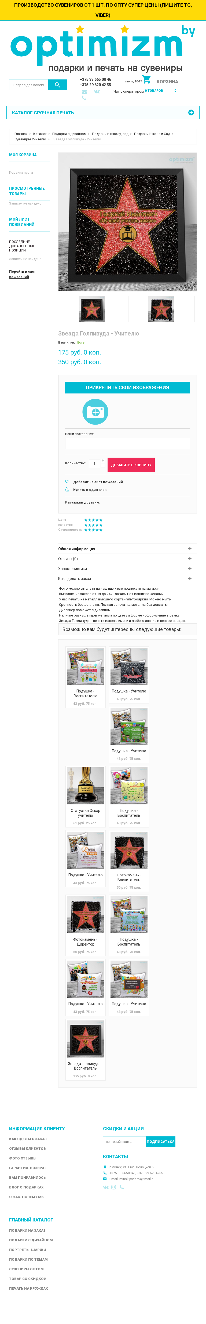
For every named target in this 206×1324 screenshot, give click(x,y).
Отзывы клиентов (27, 1149)
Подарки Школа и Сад (152, 134)
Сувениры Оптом (26, 1269)
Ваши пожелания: (79, 434)
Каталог (40, 134)
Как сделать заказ (74, 579)
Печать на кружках (28, 1288)
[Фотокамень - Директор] (85, 914)
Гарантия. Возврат (27, 1168)
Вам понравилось (27, 1178)
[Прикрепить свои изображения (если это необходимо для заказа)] (95, 412)
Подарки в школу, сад (110, 134)
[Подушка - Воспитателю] (85, 666)
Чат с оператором (128, 91)
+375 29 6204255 (150, 1173)
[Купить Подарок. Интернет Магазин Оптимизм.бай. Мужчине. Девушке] (103, 50)
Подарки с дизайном (69, 134)
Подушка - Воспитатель (128, 813)
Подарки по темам (28, 1259)
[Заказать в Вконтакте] (97, 92)
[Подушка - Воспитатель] (129, 785)
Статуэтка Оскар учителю (85, 813)
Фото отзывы (22, 1158)
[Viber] (123, 1187)
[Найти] (57, 84)
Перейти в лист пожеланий (22, 274)
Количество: (75, 463)
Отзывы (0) (68, 559)
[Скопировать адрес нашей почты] (85, 92)
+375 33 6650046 (122, 1173)
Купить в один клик (89, 490)
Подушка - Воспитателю (85, 693)
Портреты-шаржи (27, 1250)
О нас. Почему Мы (27, 1197)
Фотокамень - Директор (85, 941)
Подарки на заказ (27, 1230)
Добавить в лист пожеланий (98, 482)
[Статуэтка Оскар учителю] (85, 785)
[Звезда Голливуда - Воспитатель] (85, 1038)
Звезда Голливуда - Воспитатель (85, 1066)
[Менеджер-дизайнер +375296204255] (85, 98)
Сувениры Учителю (30, 139)
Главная (21, 134)
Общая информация (76, 549)
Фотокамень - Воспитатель (129, 877)
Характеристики (72, 569)
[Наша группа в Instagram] (114, 1187)
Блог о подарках (26, 1187)
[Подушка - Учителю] (129, 666)
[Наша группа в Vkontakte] (106, 1187)
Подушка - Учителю (129, 691)
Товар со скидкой (27, 1279)
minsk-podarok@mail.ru (136, 1179)
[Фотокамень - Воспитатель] (129, 850)
